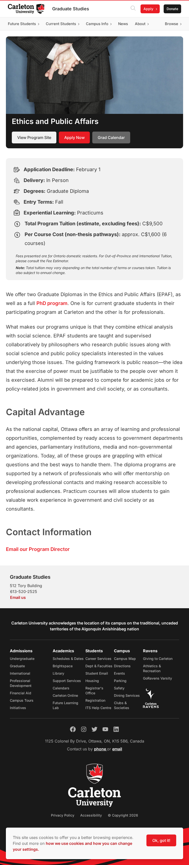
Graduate (17, 666)
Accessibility (91, 815)
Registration (95, 700)
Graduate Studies (70, 8)
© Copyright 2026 (123, 815)
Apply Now (74, 137)
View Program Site (34, 137)
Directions (122, 666)
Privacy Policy (62, 815)
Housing (92, 681)
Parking (120, 681)
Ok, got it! (161, 840)
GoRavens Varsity (157, 678)
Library (58, 673)
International (20, 673)
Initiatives (18, 708)
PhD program (51, 303)
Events (119, 673)
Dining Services (127, 695)
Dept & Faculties (98, 666)
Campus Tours (21, 700)
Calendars (61, 688)
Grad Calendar (111, 137)
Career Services (98, 658)
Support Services (67, 681)
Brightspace (63, 666)
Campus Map (125, 658)
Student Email (96, 673)
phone (100, 748)
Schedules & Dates (68, 658)
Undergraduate (22, 658)
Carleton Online (65, 695)
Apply (148, 9)
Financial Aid (20, 693)
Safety (119, 688)
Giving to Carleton (158, 658)
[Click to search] (133, 8)
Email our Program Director (38, 549)
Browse (171, 23)
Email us (18, 597)
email (117, 748)
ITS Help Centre (98, 708)
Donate (172, 9)
